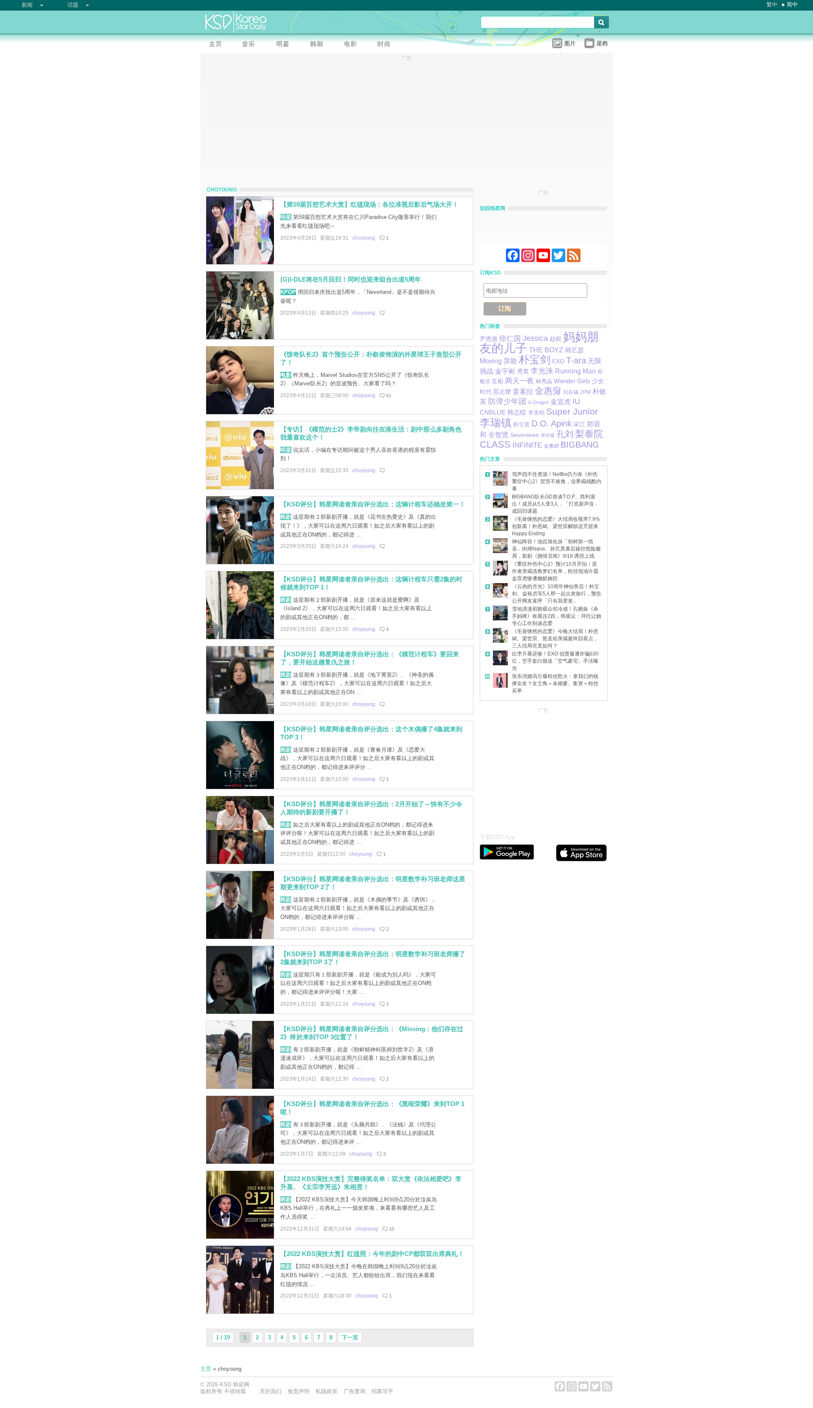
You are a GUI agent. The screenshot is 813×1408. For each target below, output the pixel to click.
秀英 (523, 371)
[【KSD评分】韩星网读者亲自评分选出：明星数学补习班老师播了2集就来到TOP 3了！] (240, 1012)
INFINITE (527, 445)
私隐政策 (326, 1391)
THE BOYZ (546, 350)
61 (388, 395)
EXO (558, 361)
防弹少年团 (507, 401)
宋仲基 (548, 435)
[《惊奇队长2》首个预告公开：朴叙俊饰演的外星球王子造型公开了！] (240, 412)
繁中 (771, 4)
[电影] (353, 44)
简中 (792, 4)
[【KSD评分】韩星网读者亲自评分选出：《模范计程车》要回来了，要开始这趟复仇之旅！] (240, 712)
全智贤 (498, 434)
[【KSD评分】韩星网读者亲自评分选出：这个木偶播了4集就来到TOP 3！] (240, 787)
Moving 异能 (498, 361)
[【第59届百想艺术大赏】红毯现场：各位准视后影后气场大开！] (240, 262)
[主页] (217, 44)
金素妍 (551, 445)
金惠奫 (548, 391)
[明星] (285, 44)
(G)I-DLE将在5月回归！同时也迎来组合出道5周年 (350, 279)
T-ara (576, 360)
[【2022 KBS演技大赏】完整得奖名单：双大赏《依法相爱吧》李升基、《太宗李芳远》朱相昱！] (240, 1237)
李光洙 (542, 371)
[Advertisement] (543, 768)
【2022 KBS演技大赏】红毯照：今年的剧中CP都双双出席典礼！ (372, 1253)
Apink (561, 423)
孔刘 (564, 434)
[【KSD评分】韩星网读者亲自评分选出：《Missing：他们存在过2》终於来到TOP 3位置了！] (240, 1087)
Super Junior (572, 411)
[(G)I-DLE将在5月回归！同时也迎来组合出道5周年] (240, 337)
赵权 (555, 338)
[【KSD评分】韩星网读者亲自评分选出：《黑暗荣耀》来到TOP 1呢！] (240, 1162)
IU (576, 401)
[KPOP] (251, 44)
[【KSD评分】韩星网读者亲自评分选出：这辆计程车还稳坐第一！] (240, 562)
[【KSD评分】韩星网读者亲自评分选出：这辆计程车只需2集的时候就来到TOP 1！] (240, 637)
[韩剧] (319, 44)
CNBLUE (493, 412)
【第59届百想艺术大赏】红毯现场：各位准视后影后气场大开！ (369, 204)
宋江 (579, 424)
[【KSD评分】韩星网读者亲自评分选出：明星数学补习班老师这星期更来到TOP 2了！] (240, 937)
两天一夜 (519, 381)
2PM (585, 392)
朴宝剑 (534, 359)
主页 (205, 1369)
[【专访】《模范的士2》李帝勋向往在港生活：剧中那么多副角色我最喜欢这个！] (240, 487)
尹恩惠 (489, 339)
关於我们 (271, 1391)
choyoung (363, 238)
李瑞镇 (496, 423)
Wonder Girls (572, 381)
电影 (285, 375)
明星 (285, 217)
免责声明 (299, 1391)
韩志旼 (516, 412)
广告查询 (354, 1391)
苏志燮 (502, 391)
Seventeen (524, 435)
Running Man (575, 371)
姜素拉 (523, 391)
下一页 (350, 1337)
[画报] (387, 44)
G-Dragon (538, 402)
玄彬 (497, 381)
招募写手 (382, 1391)
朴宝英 (521, 424)
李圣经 (536, 412)
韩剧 (285, 517)
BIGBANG (580, 444)
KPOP (288, 292)
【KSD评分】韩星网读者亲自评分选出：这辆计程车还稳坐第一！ (372, 504)
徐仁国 (510, 339)
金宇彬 (505, 371)
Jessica (535, 338)
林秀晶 (544, 382)
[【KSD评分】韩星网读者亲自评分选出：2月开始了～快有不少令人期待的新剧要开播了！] (240, 862)
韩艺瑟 (574, 350)
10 (391, 1228)
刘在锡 (570, 392)
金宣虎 (560, 401)
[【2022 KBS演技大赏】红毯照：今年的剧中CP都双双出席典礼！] (240, 1311)
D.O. (540, 423)
